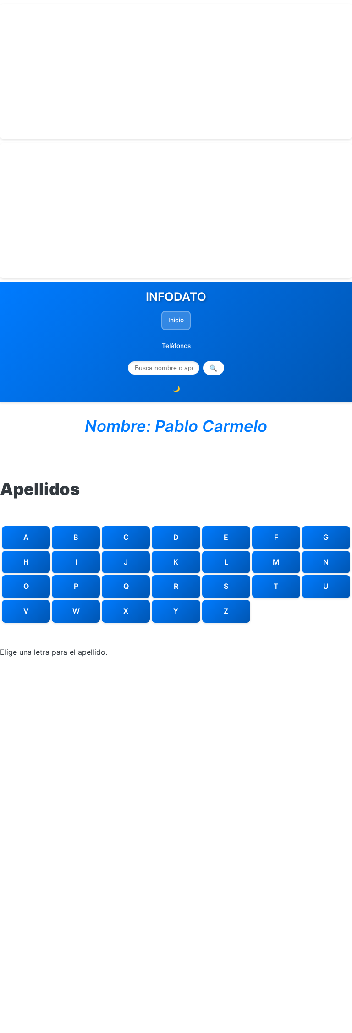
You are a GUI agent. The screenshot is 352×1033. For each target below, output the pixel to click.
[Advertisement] (176, 71)
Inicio (176, 320)
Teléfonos (176, 345)
